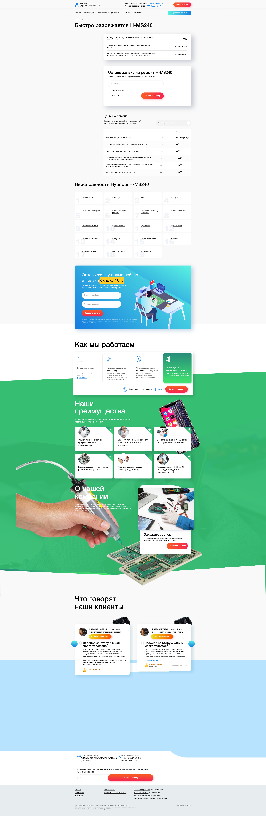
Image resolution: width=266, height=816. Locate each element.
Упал (143, 198)
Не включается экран (90, 239)
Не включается (87, 198)
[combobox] (173, 123)
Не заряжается (176, 225)
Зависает (174, 239)
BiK (190, 805)
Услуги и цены (89, 13)
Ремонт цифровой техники (144, 798)
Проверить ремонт (179, 13)
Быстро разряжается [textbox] (166, 123)
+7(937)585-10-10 (153, 6)
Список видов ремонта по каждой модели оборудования (93, 809)
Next (191, 643)
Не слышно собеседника (91, 211)
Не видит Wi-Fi (117, 239)
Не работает (145, 225)
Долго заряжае (146, 252)
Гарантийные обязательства (115, 792)
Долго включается (118, 252)
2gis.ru (124, 670)
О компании (126, 13)
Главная (78, 13)
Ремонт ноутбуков (141, 792)
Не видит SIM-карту (148, 239)
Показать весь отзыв (151, 660)
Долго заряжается (89, 252)
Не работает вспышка (90, 225)
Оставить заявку (152, 96)
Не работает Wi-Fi (118, 225)
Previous (74, 643)
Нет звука (174, 198)
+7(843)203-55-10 (155, 3)
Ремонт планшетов (141, 795)
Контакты (138, 13)
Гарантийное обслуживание (108, 13)
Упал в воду (116, 198)
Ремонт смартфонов (142, 790)
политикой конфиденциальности (118, 805)
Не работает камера (178, 211)
